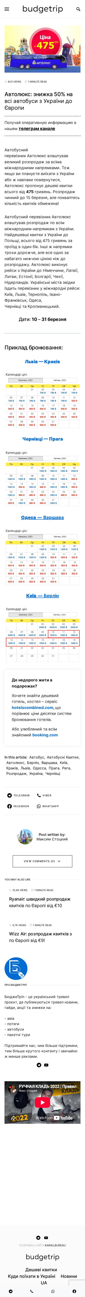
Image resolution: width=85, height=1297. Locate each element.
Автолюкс (15, 762)
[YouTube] (46, 1065)
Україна (36, 773)
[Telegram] (39, 1065)
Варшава (49, 762)
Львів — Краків (42, 361)
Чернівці (52, 773)
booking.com (45, 735)
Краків (12, 768)
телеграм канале (37, 128)
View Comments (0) (39, 861)
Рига (66, 768)
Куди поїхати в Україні (31, 1276)
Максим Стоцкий (52, 839)
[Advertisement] (42, 1175)
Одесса (39, 768)
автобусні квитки (63, 757)
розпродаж (16, 773)
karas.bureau (55, 1245)
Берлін (33, 762)
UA (44, 1282)
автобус (36, 757)
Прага (54, 768)
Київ (63, 762)
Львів (25, 768)
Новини (69, 1276)
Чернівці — (42, 439)
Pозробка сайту (32, 1245)
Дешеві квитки (41, 1269)
